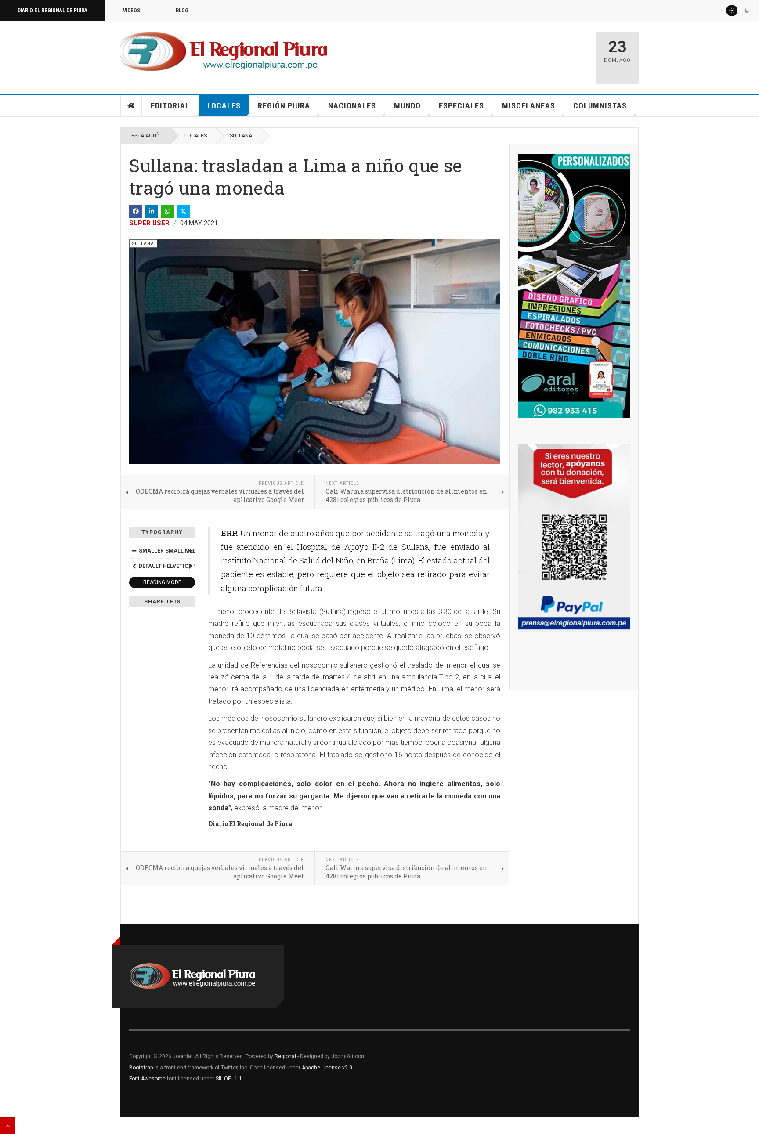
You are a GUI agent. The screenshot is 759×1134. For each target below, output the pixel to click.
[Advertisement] (485, 54)
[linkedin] (151, 211)
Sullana (241, 136)
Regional (285, 1056)
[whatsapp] (167, 211)
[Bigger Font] (190, 551)
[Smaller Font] (134, 551)
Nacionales (352, 105)
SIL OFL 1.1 (229, 1079)
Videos (131, 10)
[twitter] (183, 211)
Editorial (170, 105)
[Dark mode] (746, 10)
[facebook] (135, 211)
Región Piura (284, 105)
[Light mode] (731, 10)
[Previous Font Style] (134, 566)
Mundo (407, 105)
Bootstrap (141, 1068)
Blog (182, 10)
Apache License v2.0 (327, 1068)
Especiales (461, 105)
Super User (149, 223)
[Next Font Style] (190, 566)
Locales (224, 105)
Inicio (131, 105)
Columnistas (600, 105)
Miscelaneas (528, 105)
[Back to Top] (7, 1125)
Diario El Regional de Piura (52, 10)
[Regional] (223, 52)
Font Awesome (147, 1079)
